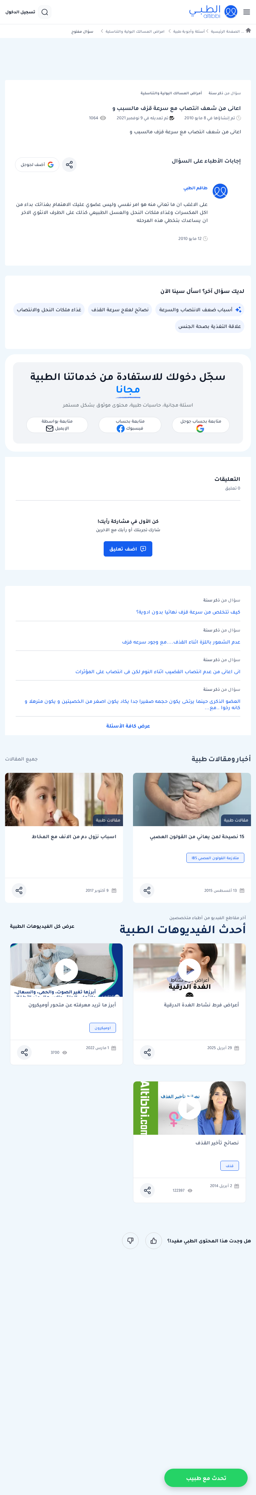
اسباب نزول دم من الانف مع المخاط (74, 836)
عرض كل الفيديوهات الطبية (42, 926)
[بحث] (44, 12)
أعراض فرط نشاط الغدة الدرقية (201, 1005)
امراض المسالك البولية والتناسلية (135, 31)
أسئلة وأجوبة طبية (189, 31)
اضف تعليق (123, 549)
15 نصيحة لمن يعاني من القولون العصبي (197, 836)
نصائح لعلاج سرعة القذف (120, 309)
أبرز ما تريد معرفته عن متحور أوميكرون (72, 1005)
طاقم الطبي (195, 187)
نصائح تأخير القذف (217, 1143)
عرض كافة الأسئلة (128, 726)
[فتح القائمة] (245, 12)
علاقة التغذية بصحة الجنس (209, 326)
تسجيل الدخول (20, 12)
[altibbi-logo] (214, 12)
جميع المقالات (21, 759)
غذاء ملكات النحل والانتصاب (49, 309)
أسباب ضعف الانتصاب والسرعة (195, 309)
